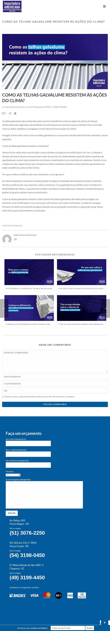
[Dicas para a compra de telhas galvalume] (29, 272)
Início (48, 27)
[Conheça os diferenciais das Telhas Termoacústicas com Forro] (29, 308)
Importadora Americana (15, 107)
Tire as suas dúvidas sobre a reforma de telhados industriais (82, 324)
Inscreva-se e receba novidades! (32, 628)
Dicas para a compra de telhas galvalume (29, 288)
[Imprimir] (16, 113)
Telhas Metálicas (60, 107)
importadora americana (12, 226)
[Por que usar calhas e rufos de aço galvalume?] (81, 272)
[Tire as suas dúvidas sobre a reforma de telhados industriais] (81, 308)
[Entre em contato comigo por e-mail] (15, 239)
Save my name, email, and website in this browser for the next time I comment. (40, 396)
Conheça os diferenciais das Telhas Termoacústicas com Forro (30, 324)
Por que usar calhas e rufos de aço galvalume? (82, 288)
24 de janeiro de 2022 (41, 107)
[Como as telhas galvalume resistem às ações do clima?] (55, 61)
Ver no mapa (15, 528)
